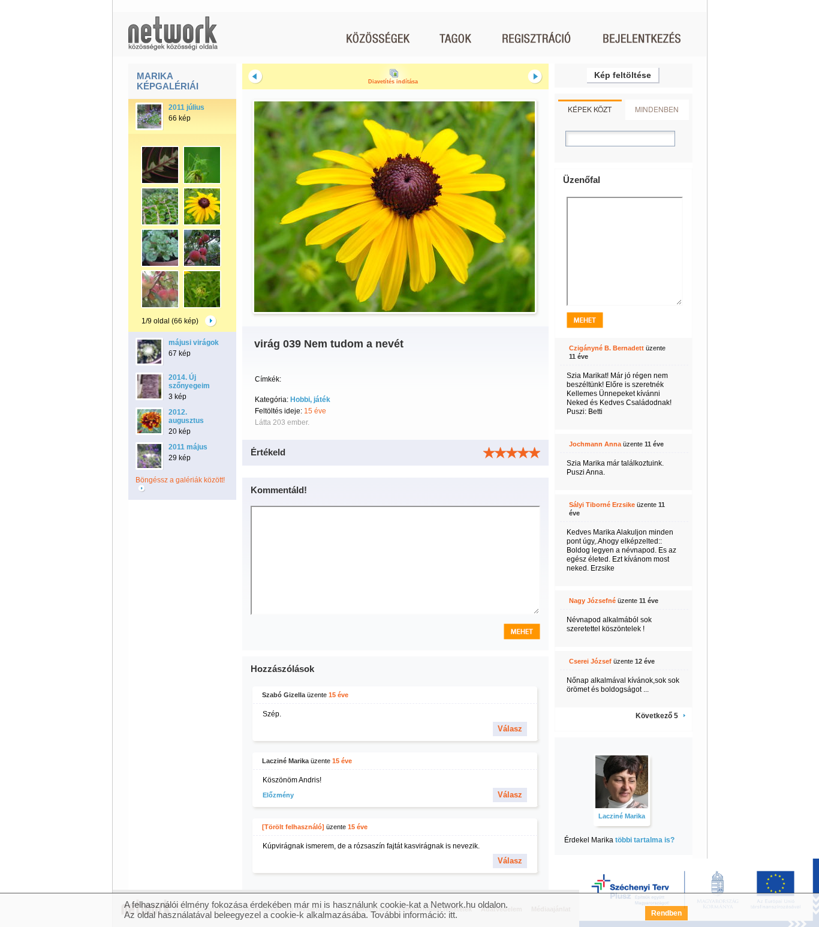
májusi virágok (193, 342)
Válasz (510, 728)
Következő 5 (657, 716)
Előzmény (278, 795)
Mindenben (657, 109)
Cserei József (590, 661)
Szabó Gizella (283, 694)
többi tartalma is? (645, 840)
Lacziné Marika (285, 760)
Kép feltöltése (622, 75)
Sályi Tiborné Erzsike (602, 504)
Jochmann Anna (595, 444)
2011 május (187, 447)
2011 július (186, 107)
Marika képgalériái (167, 81)
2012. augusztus (186, 416)
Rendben (666, 913)
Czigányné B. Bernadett (606, 348)
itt (451, 915)
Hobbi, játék (310, 399)
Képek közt (590, 109)
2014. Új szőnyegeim (189, 381)
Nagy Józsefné (592, 600)
